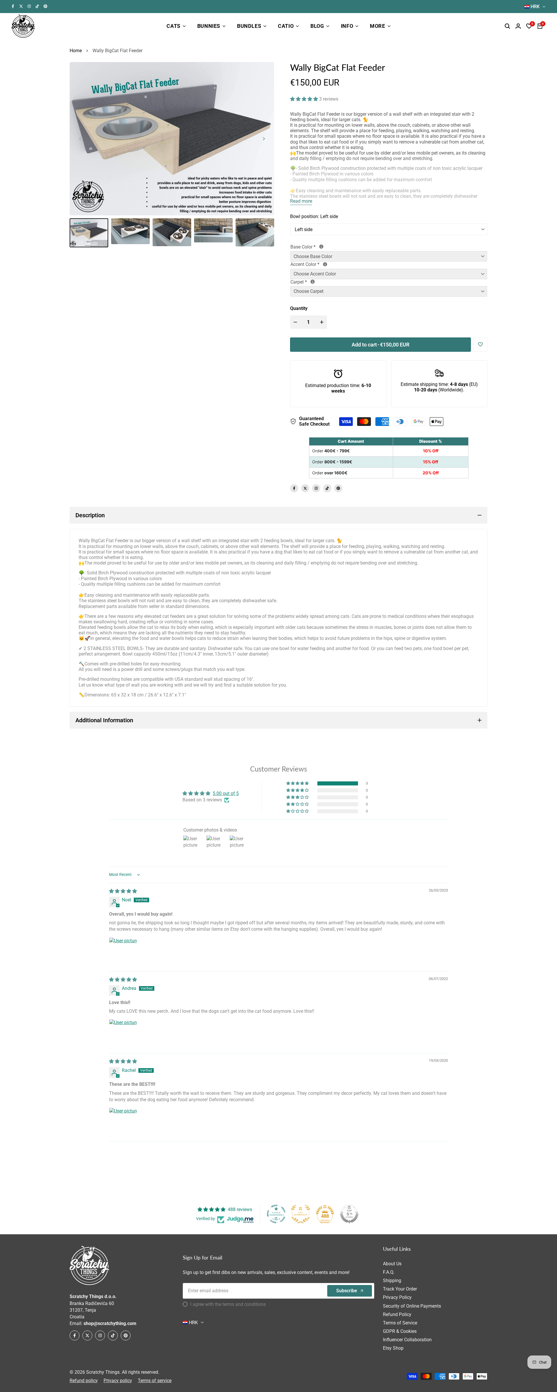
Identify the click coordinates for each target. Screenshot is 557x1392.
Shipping (392, 1280)
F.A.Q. (389, 1272)
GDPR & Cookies (400, 1331)
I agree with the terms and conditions (228, 1304)
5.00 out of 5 (226, 793)
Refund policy (84, 1380)
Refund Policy (397, 1314)
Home (76, 50)
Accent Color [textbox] (325, 264)
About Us (392, 1263)
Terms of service (154, 1380)
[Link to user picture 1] (123, 951)
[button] (304, 99)
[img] (123, 891)
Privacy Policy (397, 1297)
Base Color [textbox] (323, 247)
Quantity (299, 308)
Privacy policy (118, 1380)
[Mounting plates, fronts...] (325, 264)
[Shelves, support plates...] (321, 246)
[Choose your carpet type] (312, 282)
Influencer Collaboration (407, 1339)
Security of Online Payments (412, 1306)
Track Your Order (400, 1289)
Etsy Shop (393, 1348)
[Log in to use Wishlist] (480, 344)
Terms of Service (400, 1323)
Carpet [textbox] (319, 282)
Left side (303, 229)
